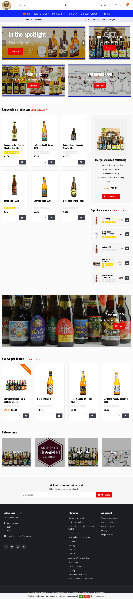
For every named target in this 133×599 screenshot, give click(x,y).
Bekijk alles (117, 211)
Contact (71, 554)
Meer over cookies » (97, 596)
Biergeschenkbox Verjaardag (110, 160)
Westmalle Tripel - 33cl (73, 200)
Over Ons (72, 549)
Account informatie (109, 518)
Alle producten (107, 534)
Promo (106, 13)
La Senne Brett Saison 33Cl (43, 147)
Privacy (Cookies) (75, 566)
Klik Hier (15, 51)
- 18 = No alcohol (75, 522)
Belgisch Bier (40, 13)
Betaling (71, 545)
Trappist (38, 439)
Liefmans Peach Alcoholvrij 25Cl (116, 400)
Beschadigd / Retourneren (79, 537)
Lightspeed (72, 592)
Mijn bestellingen (108, 522)
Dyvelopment (100, 592)
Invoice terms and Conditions (80, 578)
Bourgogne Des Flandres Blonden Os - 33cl (14, 147)
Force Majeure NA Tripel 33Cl (81, 400)
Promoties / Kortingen (77, 574)
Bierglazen (57, 13)
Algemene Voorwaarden (78, 558)
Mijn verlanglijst (107, 526)
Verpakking (73, 541)
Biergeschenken (89, 13)
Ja (81, 596)
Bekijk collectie (38, 110)
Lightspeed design (85, 592)
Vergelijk (104, 530)
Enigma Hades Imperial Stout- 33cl (73, 147)
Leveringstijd (73, 533)
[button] (4, 43)
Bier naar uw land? (76, 518)
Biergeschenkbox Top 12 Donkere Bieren (14, 400)
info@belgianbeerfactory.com (19, 536)
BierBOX (72, 13)
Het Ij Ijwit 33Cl (44, 398)
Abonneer (105, 495)
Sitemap (71, 570)
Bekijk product (110, 196)
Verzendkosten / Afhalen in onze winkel (82, 527)
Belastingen (73, 562)
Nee (86, 596)
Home (26, 13)
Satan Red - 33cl (11, 200)
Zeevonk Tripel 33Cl (42, 200)
